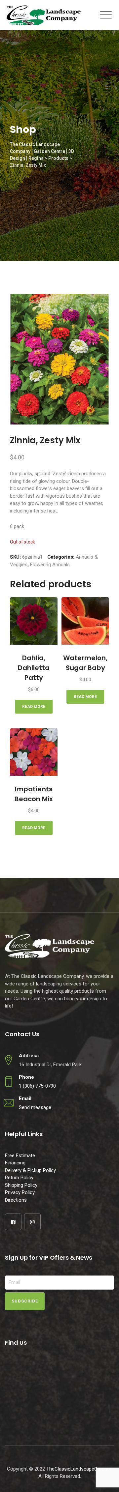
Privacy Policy (20, 1192)
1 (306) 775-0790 (37, 1086)
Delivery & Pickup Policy (30, 1170)
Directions (16, 1200)
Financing (15, 1163)
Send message (35, 1107)
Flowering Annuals (50, 565)
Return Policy (19, 1178)
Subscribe (25, 1301)
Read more (33, 706)
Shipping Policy (21, 1185)
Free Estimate (20, 1155)
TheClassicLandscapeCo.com (78, 1469)
